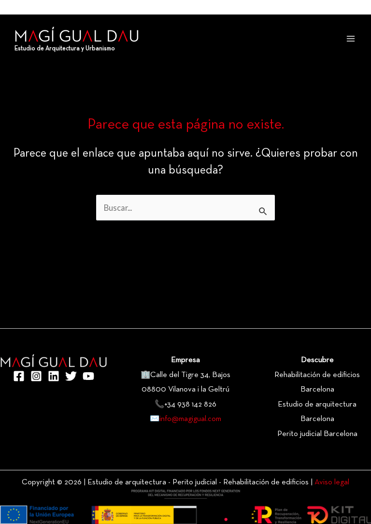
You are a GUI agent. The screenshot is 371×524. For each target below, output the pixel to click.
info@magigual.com (190, 419)
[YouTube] (88, 376)
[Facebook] (19, 376)
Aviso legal (331, 482)
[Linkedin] (53, 376)
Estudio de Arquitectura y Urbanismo (64, 49)
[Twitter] (71, 376)
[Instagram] (36, 376)
